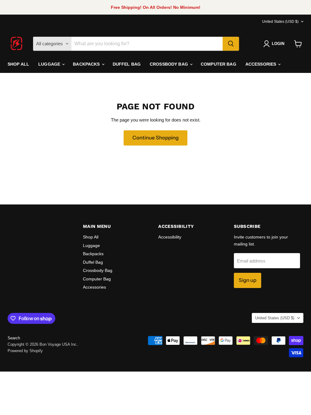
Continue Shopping (155, 138)
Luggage (49, 64)
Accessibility (169, 237)
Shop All (18, 64)
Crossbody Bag (169, 64)
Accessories (261, 64)
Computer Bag (218, 64)
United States (280, 21)
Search (14, 338)
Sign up (247, 280)
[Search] (231, 44)
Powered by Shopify (25, 350)
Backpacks (87, 64)
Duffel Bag (127, 64)
